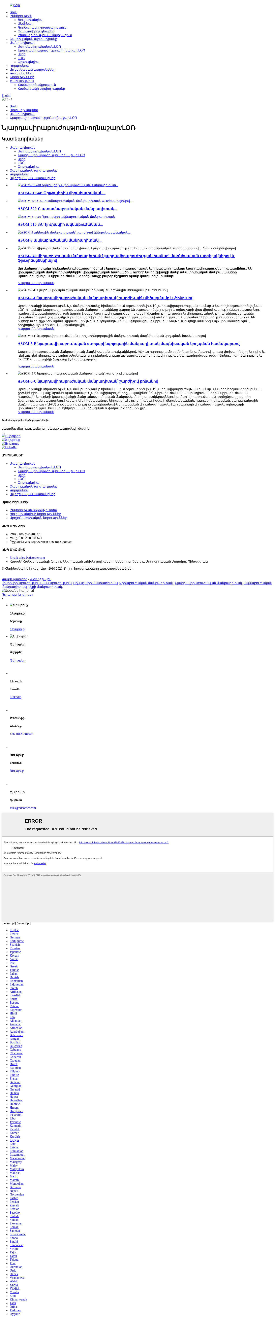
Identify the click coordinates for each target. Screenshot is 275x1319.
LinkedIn (15, 697)
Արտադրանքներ (24, 110)
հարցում (25, 283)
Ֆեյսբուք (17, 629)
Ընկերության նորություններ (33, 510)
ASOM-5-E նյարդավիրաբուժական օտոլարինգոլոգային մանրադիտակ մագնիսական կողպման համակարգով (129, 344)
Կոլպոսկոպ (19, 65)
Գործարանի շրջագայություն (42, 27)
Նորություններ (22, 77)
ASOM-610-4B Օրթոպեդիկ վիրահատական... (61, 193)
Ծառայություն (22, 81)
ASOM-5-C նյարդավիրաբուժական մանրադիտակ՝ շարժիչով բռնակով (88, 381)
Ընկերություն (21, 16)
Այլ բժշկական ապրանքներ (32, 69)
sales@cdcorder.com (23, 808)
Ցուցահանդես (30, 20)
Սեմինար (25, 23)
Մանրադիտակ (22, 42)
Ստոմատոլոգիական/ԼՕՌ (39, 46)
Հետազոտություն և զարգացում (45, 35)
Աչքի (21, 54)
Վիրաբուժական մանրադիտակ (146, 583)
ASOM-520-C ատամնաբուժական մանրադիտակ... (67, 209)
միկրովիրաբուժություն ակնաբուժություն (37, 583)
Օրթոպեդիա (28, 62)
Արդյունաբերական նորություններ (38, 518)
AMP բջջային (40, 579)
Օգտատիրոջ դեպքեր (36, 31)
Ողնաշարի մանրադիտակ (95, 583)
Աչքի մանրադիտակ (45, 587)
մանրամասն (43, 283)
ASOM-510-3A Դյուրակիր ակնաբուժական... (60, 224)
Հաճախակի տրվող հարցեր (41, 88)
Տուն (13, 12)
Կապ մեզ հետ (21, 73)
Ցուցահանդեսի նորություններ (35, 514)
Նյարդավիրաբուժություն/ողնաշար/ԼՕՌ (51, 50)
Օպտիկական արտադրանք (33, 39)
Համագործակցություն (37, 84)
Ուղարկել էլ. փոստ (17, 594)
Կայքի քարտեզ (14, 579)
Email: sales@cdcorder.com (27, 557)
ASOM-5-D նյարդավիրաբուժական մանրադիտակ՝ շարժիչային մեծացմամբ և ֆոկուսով (105, 298)
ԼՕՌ (21, 58)
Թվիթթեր (17, 660)
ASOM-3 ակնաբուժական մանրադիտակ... (60, 240)
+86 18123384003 (21, 734)
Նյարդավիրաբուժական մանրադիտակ (208, 583)
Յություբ (17, 771)
